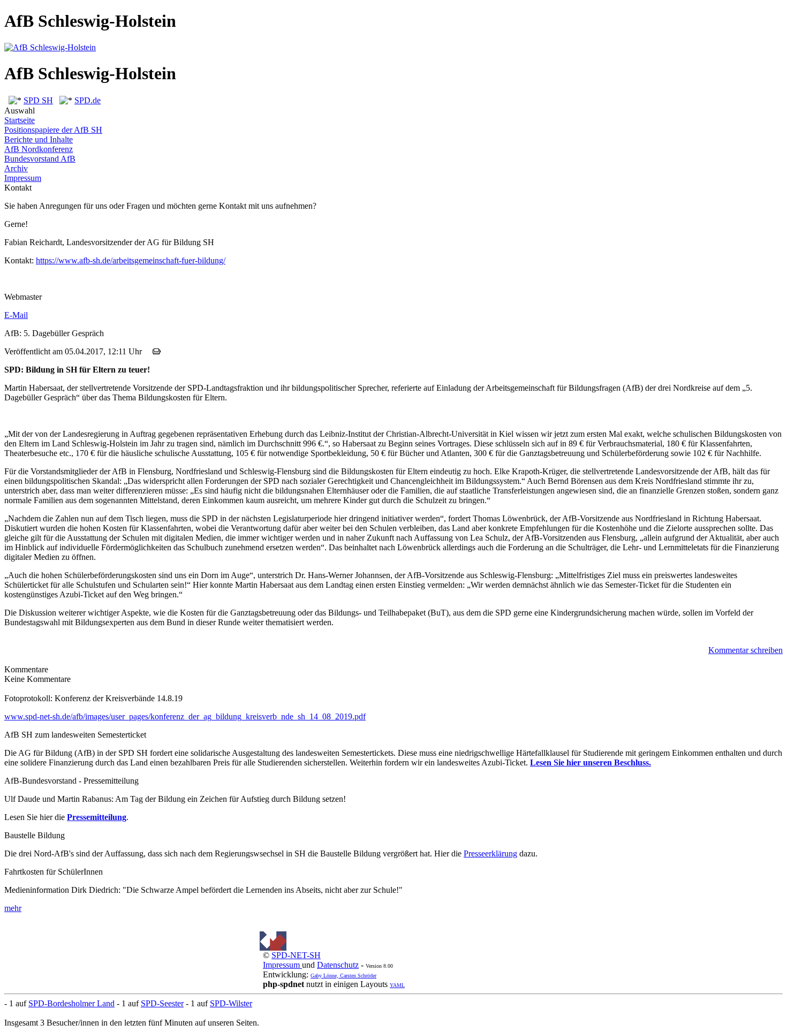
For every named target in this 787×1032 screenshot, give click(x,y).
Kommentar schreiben (745, 650)
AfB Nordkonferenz (38, 149)
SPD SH (38, 100)
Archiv (16, 168)
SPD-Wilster (231, 1003)
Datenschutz (338, 964)
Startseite (19, 120)
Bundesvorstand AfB (39, 158)
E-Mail (16, 315)
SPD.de (87, 100)
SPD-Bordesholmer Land (71, 1003)
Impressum (22, 178)
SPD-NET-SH (296, 955)
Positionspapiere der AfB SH (53, 129)
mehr (12, 908)
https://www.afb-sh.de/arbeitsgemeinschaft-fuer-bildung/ (130, 260)
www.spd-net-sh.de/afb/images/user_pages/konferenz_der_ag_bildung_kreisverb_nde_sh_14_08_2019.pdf (185, 716)
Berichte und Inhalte (38, 139)
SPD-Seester (162, 1003)
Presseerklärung (490, 853)
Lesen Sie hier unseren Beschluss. (590, 762)
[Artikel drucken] (157, 351)
